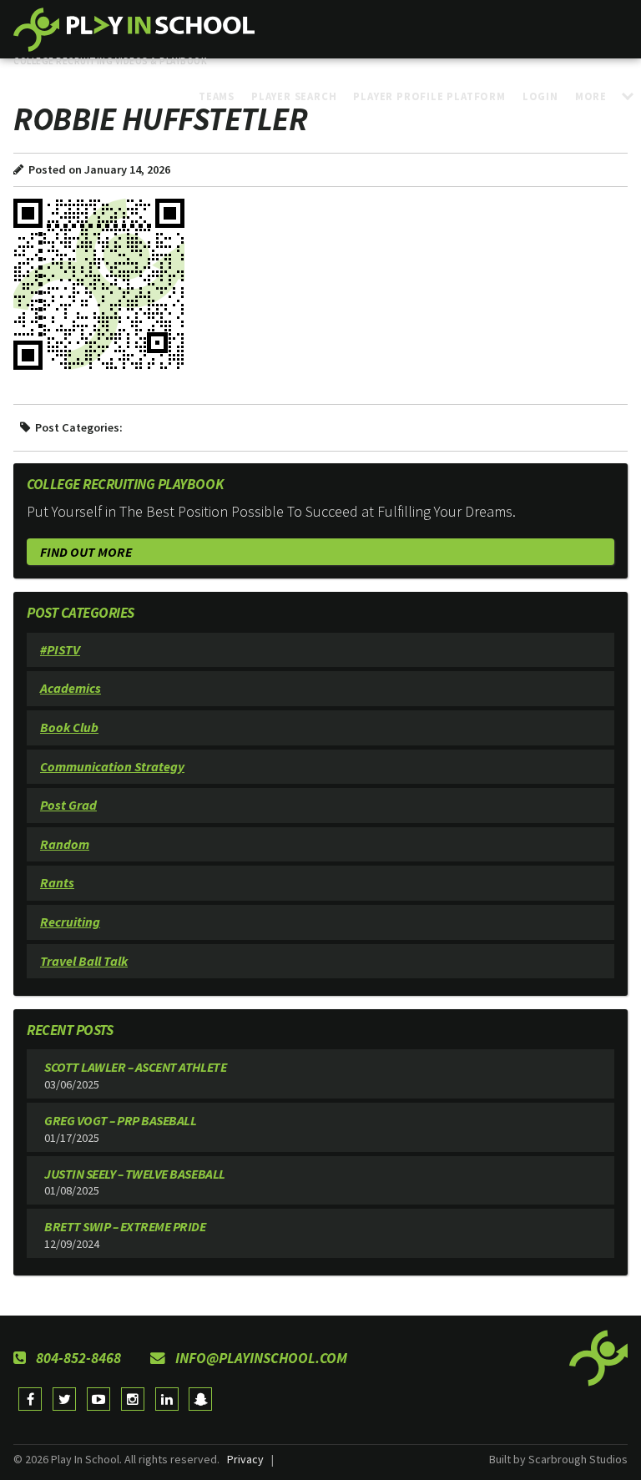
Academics (70, 687)
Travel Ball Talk (84, 960)
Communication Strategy (112, 766)
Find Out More (86, 551)
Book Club (69, 727)
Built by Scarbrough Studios (558, 1459)
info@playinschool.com (259, 1358)
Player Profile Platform (429, 96)
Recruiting (70, 921)
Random (64, 844)
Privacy (245, 1459)
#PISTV (60, 649)
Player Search (293, 96)
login (540, 96)
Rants (57, 882)
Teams (217, 96)
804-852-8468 (77, 1358)
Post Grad (68, 804)
